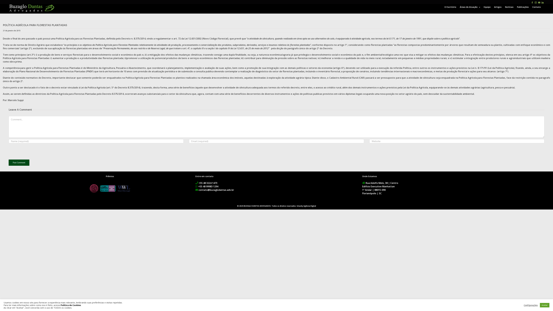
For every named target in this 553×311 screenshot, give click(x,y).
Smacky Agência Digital (306, 206)
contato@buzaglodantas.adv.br (216, 189)
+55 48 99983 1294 (208, 186)
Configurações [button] (531, 305)
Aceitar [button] (545, 305)
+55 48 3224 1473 (208, 183)
